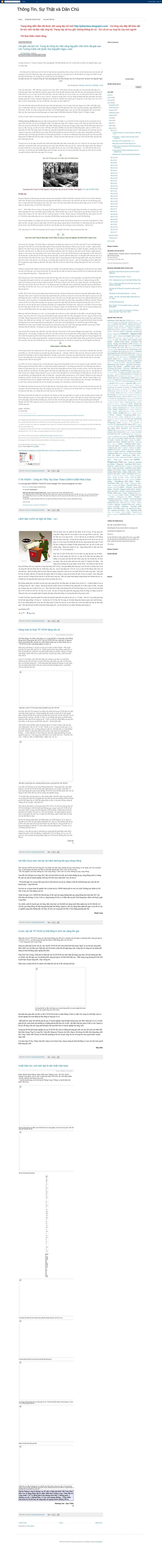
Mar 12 (113, 204)
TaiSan (109, 389)
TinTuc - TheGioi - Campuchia (115, 407)
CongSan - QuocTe (134, 338)
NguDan (110, 378)
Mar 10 (113, 209)
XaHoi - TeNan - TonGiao (127, 483)
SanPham (119, 387)
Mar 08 (113, 214)
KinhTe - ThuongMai (118, 372)
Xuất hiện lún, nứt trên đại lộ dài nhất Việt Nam (43, 1065)
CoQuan (109, 339)
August (111, 115)
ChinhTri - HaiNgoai (126, 328)
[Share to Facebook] (58, 471)
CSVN (124, 340)
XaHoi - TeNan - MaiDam (127, 479)
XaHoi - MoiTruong (123, 455)
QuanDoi (112, 383)
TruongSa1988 (135, 422)
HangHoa (139, 351)
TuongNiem (139, 424)
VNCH (140, 432)
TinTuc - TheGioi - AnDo (114, 405)
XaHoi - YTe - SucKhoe (128, 510)
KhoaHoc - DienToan (136, 355)
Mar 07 (113, 216)
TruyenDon (110, 424)
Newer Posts (23, 1523)
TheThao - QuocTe (128, 392)
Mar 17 (113, 191)
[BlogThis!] (54, 471)
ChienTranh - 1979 (126, 322)
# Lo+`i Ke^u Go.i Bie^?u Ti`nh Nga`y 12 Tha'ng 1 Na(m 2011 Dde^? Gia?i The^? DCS (124, 311)
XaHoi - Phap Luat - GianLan (118, 460)
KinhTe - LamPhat (133, 361)
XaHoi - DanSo (128, 440)
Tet (131, 389)
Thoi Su (109, 394)
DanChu (125, 344)
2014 (109, 95)
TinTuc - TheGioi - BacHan (131, 405)
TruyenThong (120, 424)
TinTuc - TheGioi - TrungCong (120, 415)
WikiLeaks (117, 436)
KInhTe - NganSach (126, 364)
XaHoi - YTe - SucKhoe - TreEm (116, 512)
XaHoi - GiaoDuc (121, 446)
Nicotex (109, 379)
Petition (136, 379)
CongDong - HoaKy (120, 338)
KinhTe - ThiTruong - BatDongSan (128, 368)
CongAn (128, 336)
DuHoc (130, 347)
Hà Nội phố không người (116, 302)
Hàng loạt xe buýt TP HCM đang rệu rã (39, 629)
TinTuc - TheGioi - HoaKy (115, 409)
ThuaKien (111, 398)
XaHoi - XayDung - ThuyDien (126, 506)
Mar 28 (113, 163)
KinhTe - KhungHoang (117, 361)
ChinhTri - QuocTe (120, 329)
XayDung (123, 514)
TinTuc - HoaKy (127, 400)
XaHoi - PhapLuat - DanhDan (121, 464)
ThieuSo (137, 392)
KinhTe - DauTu (137, 359)
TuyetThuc (125, 426)
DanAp (134, 340)
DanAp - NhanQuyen (131, 342)
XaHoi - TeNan (122, 472)
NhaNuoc (137, 377)
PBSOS (130, 379)
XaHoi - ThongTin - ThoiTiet (126, 499)
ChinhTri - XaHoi (128, 334)
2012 (109, 100)
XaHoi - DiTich (111, 444)
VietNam (110, 430)
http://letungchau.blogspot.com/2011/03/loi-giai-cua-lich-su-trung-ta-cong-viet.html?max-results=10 (49, 450)
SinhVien (127, 387)
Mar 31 (113, 130)
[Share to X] (56, 471)
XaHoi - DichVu (135, 442)
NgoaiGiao (110, 376)
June (110, 120)
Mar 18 (113, 188)
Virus (133, 432)
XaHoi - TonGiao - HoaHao (126, 500)
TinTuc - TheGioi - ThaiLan (135, 413)
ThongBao (129, 394)
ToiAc (128, 419)
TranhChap (138, 419)
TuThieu (118, 426)
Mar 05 (113, 222)
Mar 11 (113, 206)
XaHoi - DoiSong (124, 444)
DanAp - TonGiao (112, 344)
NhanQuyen (126, 378)
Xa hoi (124, 436)
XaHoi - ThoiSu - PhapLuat (125, 493)
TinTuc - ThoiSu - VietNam (121, 417)
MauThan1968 (125, 374)
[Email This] (52, 471)
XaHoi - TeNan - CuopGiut (127, 475)
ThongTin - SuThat (137, 396)
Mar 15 (113, 196)
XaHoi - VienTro (120, 502)
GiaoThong (133, 349)
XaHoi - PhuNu (112, 468)
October (111, 110)
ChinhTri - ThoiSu (112, 331)
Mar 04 (113, 224)
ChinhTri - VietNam (112, 334)
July (110, 118)
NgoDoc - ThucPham (134, 376)
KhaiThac (125, 355)
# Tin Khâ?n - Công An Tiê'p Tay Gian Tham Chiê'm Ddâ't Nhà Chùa (54, 479)
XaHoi (132, 436)
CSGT (116, 340)
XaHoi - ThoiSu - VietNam (127, 495)
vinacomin (129, 430)
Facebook (110, 349)
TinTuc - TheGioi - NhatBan (115, 413)
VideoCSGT (124, 428)
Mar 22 (113, 178)
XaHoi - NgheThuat (121, 457)
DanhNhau (136, 343)
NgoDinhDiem (121, 376)
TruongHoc (124, 422)
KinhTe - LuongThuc (113, 362)
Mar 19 (113, 186)
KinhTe (109, 359)
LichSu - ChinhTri (114, 374)
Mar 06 (113, 219)
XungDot (133, 514)
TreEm (131, 421)
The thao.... (126, 391)
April (110, 125)
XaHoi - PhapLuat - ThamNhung (131, 466)
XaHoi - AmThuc (111, 438)
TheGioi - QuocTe (137, 391)
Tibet (108, 400)
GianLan (123, 349)
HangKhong (114, 353)
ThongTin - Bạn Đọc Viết (123, 396)
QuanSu (129, 383)
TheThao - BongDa (115, 392)
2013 (109, 97)
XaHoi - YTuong (131, 512)
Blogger (100, 1541)
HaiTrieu (131, 351)
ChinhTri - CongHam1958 (126, 326)
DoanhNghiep (137, 345)
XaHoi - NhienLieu (134, 457)
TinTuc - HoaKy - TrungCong (122, 402)
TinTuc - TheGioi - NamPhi (133, 411)
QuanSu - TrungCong (120, 385)
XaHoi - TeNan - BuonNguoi (125, 474)
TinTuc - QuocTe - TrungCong (118, 404)
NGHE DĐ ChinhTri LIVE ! (33, 19)
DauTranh (121, 345)
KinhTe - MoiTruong (127, 362)
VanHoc (133, 426)
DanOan (110, 345)
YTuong (139, 514)
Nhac (117, 377)
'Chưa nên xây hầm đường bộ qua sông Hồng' (72, 871)
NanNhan (136, 374)
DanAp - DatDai (113, 342)
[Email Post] (48, 470)
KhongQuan (125, 357)
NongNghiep (116, 379)
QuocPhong (110, 387)
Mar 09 (113, 211)
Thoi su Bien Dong (120, 394)
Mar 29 (113, 160)
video (113, 428)
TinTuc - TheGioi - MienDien (133, 409)
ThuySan (137, 398)
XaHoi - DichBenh (121, 442)
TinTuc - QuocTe (137, 402)
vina (117, 430)
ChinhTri (115, 324)
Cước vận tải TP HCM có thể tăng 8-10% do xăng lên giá (48, 931)
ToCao (122, 418)
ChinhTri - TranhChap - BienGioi (129, 331)
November (112, 107)
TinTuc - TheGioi (133, 404)
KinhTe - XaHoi (131, 372)
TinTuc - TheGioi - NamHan (115, 411)
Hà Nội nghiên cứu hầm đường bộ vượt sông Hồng (37, 871)
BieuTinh (122, 320)
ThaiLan (137, 389)
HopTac (129, 353)
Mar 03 (113, 227)
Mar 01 (113, 232)
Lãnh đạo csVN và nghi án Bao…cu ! (38, 518)
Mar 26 (113, 168)
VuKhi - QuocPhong (122, 434)
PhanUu (119, 381)
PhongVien (139, 381)
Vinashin (119, 432)
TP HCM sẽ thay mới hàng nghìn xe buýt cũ (35, 644)
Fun (116, 349)
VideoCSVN (136, 428)
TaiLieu (134, 387)
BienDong (110, 320)
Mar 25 (113, 170)
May (110, 123)
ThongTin (110, 396)
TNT (116, 418)
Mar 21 (113, 181)
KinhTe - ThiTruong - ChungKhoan (117, 370)
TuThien (111, 426)
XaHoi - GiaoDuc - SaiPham (126, 447)
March (111, 128)
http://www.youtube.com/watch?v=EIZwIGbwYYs (35, 505)
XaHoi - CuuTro (115, 440)
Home (20, 19)
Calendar (116, 322)
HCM (122, 353)
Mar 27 (113, 165)
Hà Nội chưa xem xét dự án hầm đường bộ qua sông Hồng (49, 860)
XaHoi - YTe (111, 508)
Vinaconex (137, 430)
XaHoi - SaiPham (126, 468)
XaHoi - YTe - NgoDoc (127, 508)
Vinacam (122, 430)
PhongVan (131, 381)
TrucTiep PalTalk (129, 78)
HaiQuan (124, 351)
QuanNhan (121, 383)
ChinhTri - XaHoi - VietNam (114, 336)
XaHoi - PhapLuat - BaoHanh (132, 462)
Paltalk (124, 379)
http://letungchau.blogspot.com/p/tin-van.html (51, 435)
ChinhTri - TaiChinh (134, 329)
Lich (141, 372)
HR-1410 (137, 353)
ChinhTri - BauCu (127, 324)
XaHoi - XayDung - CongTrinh (118, 504)
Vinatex (128, 432)
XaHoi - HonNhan (122, 449)
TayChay (125, 389)
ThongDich (137, 394)
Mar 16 (113, 193)
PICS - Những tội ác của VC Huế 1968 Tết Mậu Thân (125, 280)
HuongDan (117, 355)
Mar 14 (113, 198)
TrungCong (111, 423)
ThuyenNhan (129, 398)
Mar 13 (113, 201)
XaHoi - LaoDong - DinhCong (126, 453)
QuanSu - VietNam (134, 385)
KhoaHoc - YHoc (114, 357)
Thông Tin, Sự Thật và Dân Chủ (48, 9)
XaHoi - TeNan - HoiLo (127, 477)
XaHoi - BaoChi (124, 438)
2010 (109, 241)
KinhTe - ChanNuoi (122, 359)
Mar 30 (113, 157)
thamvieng (110, 391)
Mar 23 (113, 175)
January (111, 238)
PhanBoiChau (111, 381)
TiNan (113, 400)
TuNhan (130, 424)
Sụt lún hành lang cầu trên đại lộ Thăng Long (36, 1080)
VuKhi (112, 434)
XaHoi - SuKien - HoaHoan (125, 470)
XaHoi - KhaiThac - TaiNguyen (124, 451)
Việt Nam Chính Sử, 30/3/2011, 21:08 (91, 85)
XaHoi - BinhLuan (137, 438)
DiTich (129, 345)
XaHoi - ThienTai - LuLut (128, 487)
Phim (124, 381)
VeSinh (139, 426)
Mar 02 (113, 229)
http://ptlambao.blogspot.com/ (91, 26)
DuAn (122, 347)
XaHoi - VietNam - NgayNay (134, 502)
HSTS (109, 355)
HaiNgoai (115, 351)
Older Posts (98, 1523)
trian (138, 420)
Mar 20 (113, 183)
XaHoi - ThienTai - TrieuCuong (123, 491)
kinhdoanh (133, 357)
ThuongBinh (120, 398)
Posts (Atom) (30, 1526)
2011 (109, 103)
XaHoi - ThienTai (127, 485)
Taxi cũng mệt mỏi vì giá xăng (31, 942)
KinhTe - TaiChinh (123, 366)
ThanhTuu (118, 391)
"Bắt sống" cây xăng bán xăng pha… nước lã (122, 293)
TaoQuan (117, 389)
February (112, 235)
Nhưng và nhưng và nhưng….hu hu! (120, 276)
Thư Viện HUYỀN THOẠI (91, 189)
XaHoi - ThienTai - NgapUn (116, 489)
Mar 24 (113, 173)
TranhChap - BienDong (118, 420)
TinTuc (119, 400)
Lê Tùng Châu (25, 53)
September (112, 113)
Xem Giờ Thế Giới (48, 19)
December (112, 105)
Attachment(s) (26, 487)
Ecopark (137, 347)
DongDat (113, 347)
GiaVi (108, 351)
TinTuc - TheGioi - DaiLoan (133, 407)
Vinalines (110, 432)
